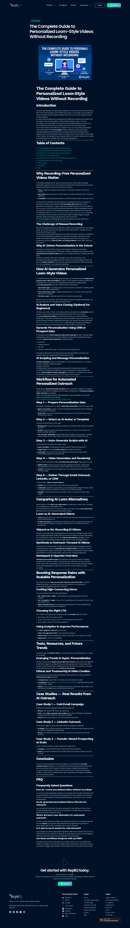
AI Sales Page (88, 903)
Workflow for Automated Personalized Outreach (54, 153)
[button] (16, 5)
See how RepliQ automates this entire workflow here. (53, 399)
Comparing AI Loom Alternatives (49, 156)
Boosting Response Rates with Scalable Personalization (57, 158)
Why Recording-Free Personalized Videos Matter (54, 148)
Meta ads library (70, 913)
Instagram (68, 908)
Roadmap (109, 915)
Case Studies (42, 163)
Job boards (69, 906)
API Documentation (112, 900)
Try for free (114, 5)
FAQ (39, 168)
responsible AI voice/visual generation (51, 323)
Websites (68, 898)
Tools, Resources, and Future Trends (50, 160)
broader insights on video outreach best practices (53, 221)
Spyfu (67, 916)
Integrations (110, 905)
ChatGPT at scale (90, 905)
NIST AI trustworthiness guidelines (65, 682)
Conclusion (41, 165)
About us (109, 907)
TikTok (67, 900)
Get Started (65, 884)
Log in (100, 5)
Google (67, 903)
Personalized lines (90, 907)
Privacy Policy (110, 912)
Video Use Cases (90, 910)
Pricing (73, 5)
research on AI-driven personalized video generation (68, 213)
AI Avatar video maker (91, 900)
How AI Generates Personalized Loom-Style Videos (55, 151)
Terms (108, 910)
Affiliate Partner (111, 898)
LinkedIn (67, 911)
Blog (85, 915)
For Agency (63, 5)
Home (86, 898)
